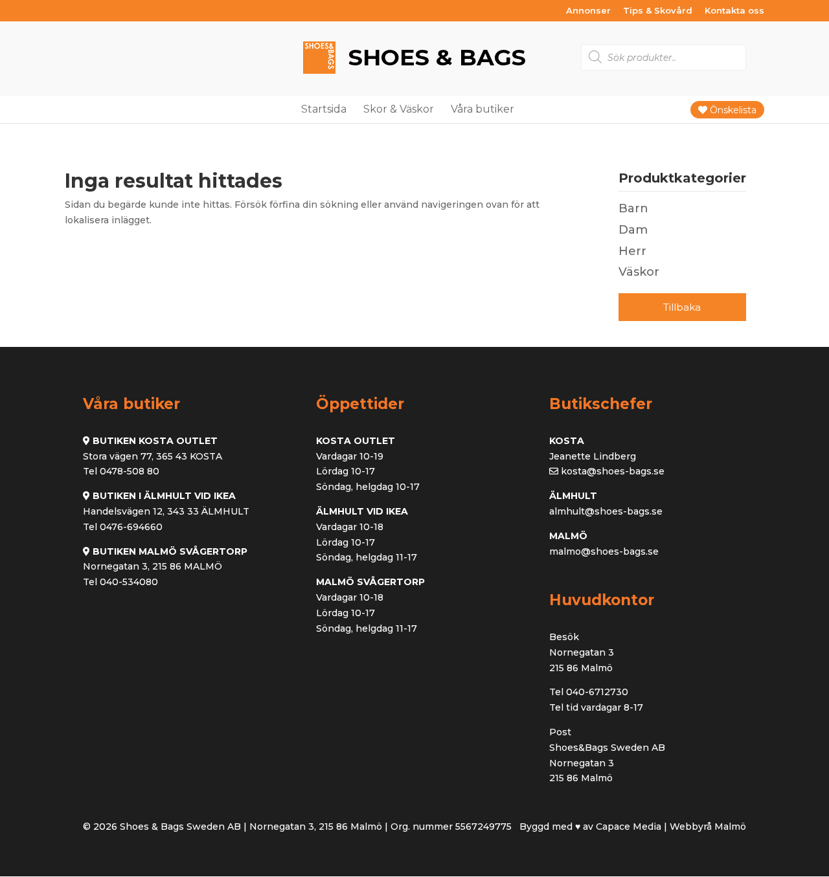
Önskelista (731, 110)
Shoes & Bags (434, 57)
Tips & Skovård (657, 11)
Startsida (323, 109)
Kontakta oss (734, 11)
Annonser (588, 11)
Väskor (639, 272)
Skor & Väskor (398, 109)
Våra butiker (482, 109)
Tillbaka (682, 307)
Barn (633, 208)
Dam (633, 230)
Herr (632, 251)
